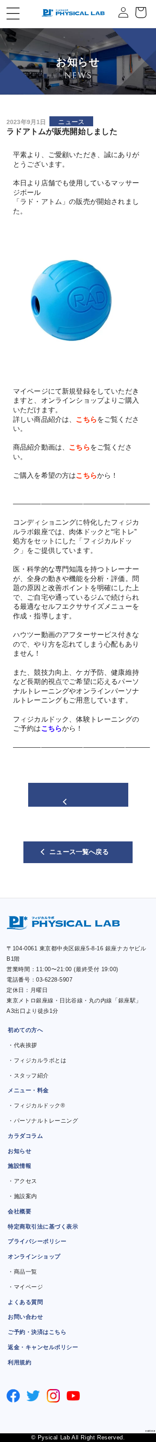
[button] (8, 13)
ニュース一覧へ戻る (78, 851)
